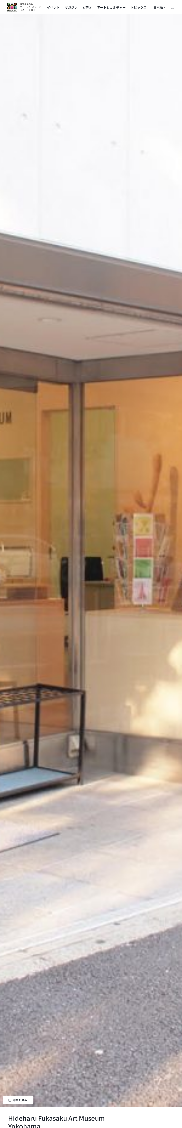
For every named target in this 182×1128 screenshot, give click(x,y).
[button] (53, 7)
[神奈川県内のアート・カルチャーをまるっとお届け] (24, 7)
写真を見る (20, 1100)
